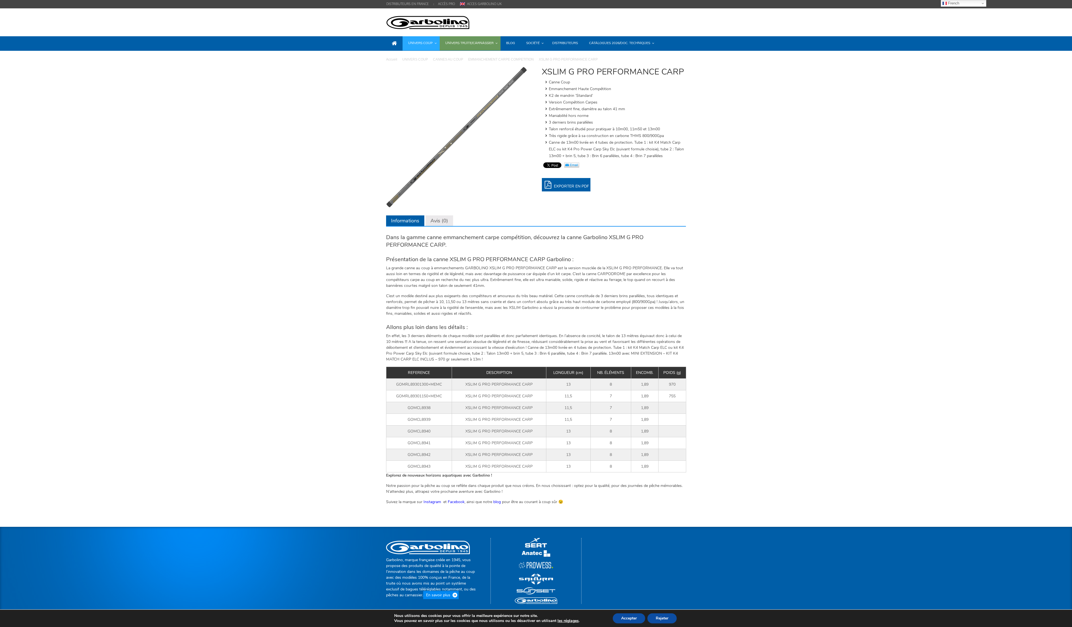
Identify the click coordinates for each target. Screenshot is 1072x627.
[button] (680, 43)
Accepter (629, 618)
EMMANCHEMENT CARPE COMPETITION (501, 59)
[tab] (405, 220)
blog (497, 502)
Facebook (456, 502)
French (953, 3)
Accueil (391, 59)
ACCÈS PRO (446, 3)
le (568, 620)
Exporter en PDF (571, 186)
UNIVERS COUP (415, 59)
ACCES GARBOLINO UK (484, 3)
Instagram (432, 502)
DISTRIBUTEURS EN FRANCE (407, 3)
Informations (405, 220)
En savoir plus (438, 595)
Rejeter (662, 618)
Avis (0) (439, 220)
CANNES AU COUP (448, 59)
